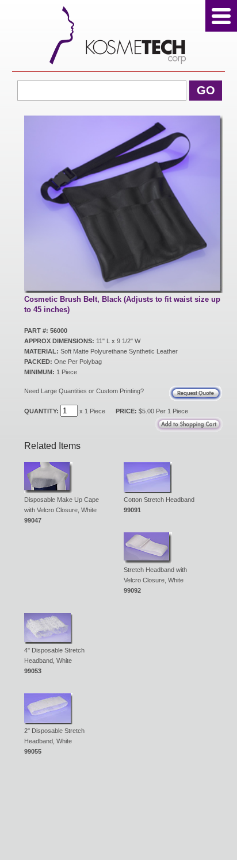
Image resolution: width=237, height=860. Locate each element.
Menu (221, 16)
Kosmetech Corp (119, 35)
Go (206, 90)
